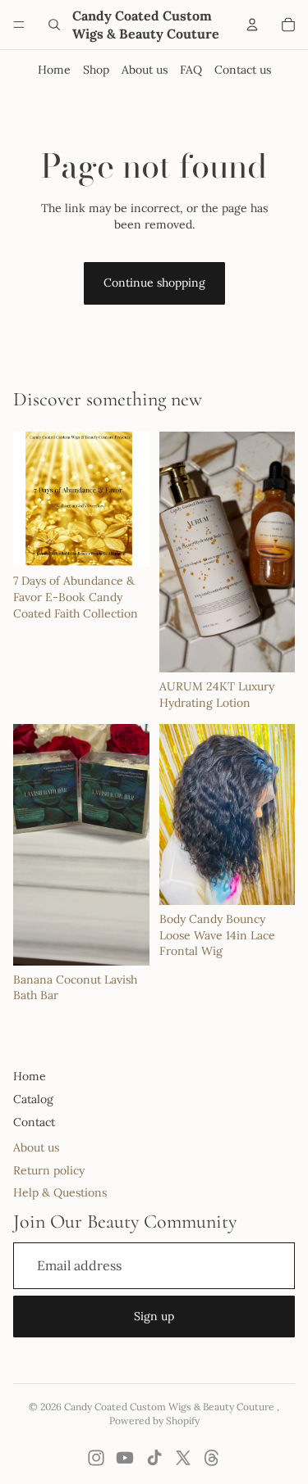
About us (145, 69)
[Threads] (212, 1458)
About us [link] (36, 1147)
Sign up (154, 1316)
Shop (96, 69)
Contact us (242, 69)
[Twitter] (183, 1458)
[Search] (54, 25)
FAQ (191, 69)
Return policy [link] (49, 1170)
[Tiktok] (154, 1458)
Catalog (33, 1099)
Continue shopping (154, 282)
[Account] (252, 25)
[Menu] (19, 24)
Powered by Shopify (154, 1420)
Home (54, 69)
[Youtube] (125, 1458)
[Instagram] (96, 1458)
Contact (34, 1122)
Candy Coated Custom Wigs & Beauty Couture (170, 1406)
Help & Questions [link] (60, 1192)
